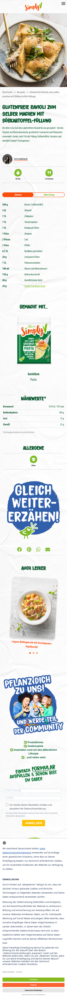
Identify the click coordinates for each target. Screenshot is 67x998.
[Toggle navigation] (63, 3)
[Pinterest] (29, 550)
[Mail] (47, 550)
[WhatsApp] (38, 550)
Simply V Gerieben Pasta (34, 286)
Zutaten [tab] (18, 195)
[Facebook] (19, 550)
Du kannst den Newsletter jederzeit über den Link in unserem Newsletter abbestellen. (31, 814)
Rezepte (21, 92)
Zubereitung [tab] (49, 195)
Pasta (33, 377)
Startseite (7, 92)
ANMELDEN (33, 823)
